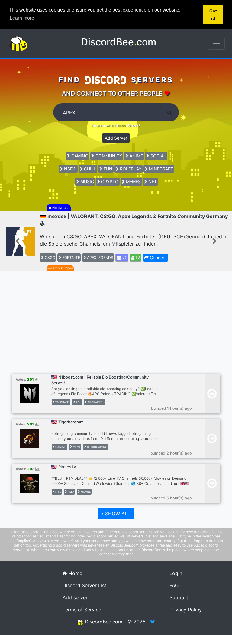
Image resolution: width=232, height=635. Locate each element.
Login (175, 573)
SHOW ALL (117, 514)
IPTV (57, 491)
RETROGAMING (96, 446)
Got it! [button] (213, 14)
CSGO (49, 257)
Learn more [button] (22, 18)
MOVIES (85, 491)
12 (137, 257)
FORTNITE (70, 257)
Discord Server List (84, 585)
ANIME (135, 155)
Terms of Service (82, 610)
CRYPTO (109, 181)
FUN (107, 168)
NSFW (69, 168)
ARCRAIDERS (96, 402)
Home (74, 573)
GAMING (79, 155)
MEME (76, 446)
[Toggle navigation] (216, 44)
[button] (17, 241)
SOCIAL (157, 155)
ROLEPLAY (130, 168)
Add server (75, 597)
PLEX (70, 491)
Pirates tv (67, 466)
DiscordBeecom (118, 42)
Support (178, 597)
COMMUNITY (108, 155)
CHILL (89, 168)
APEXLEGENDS (99, 257)
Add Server (116, 138)
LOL (78, 402)
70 (124, 257)
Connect (158, 257)
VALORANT (62, 402)
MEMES (133, 181)
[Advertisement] (116, 325)
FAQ (174, 585)
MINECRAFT (160, 168)
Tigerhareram (70, 421)
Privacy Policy (185, 610)
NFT (152, 181)
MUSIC (86, 181)
